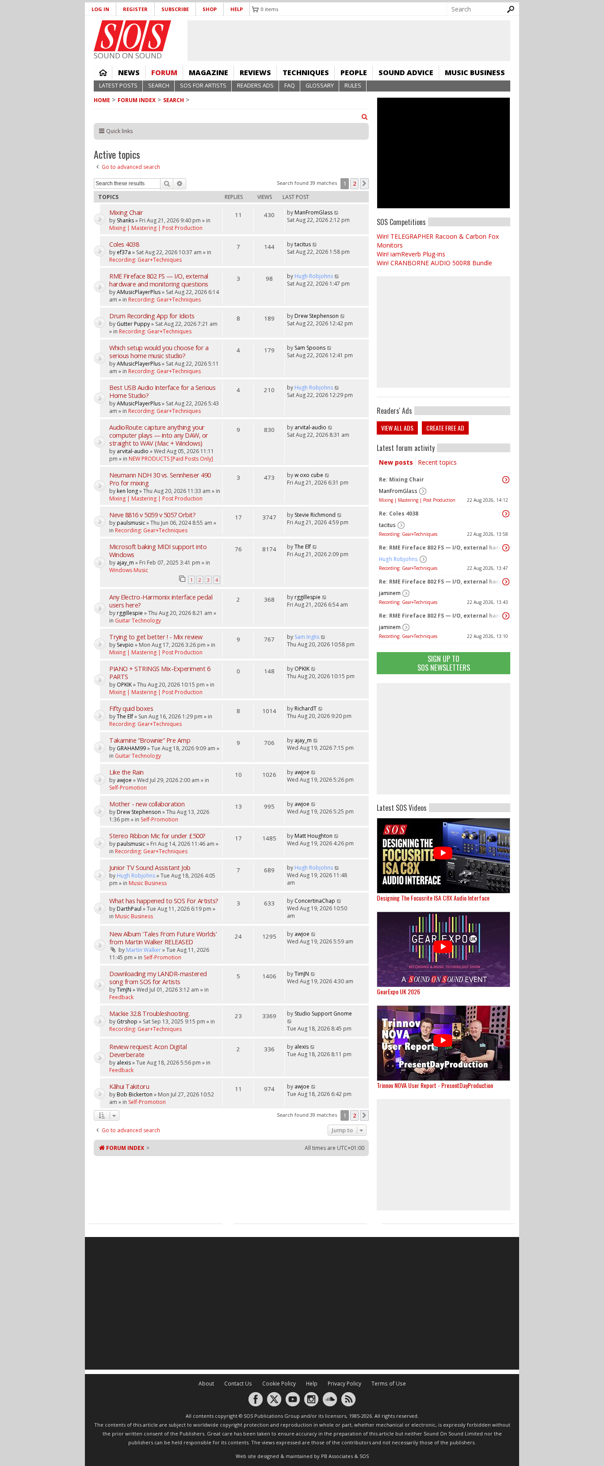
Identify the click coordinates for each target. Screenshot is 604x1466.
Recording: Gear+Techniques (408, 534)
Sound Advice (405, 72)
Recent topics (437, 462)
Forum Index (137, 100)
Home (103, 72)
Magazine (208, 72)
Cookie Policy (279, 1383)
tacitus (387, 525)
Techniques (306, 72)
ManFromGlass (398, 491)
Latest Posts (118, 85)
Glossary (320, 85)
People (353, 72)
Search (158, 85)
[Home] (132, 35)
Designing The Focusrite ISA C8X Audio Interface (433, 897)
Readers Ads (255, 85)
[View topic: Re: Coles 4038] (506, 514)
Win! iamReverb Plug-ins (411, 254)
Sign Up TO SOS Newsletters (443, 663)
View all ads (397, 427)
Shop (210, 9)
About (206, 1383)
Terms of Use (388, 1383)
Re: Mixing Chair (401, 479)
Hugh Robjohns (398, 559)
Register (135, 9)
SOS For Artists (203, 85)
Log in (100, 9)
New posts (396, 462)
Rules (352, 85)
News (129, 72)
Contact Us (238, 1383)
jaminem (390, 593)
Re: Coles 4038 (398, 513)
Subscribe (175, 9)
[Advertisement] (443, 738)
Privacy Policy (344, 1383)
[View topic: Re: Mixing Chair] (506, 480)
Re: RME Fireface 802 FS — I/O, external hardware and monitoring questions (441, 547)
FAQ (289, 85)
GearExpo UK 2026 (398, 991)
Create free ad (445, 427)
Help (236, 9)
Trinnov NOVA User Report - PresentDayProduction (435, 1085)
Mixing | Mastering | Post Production (417, 500)
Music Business (475, 72)
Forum (164, 72)
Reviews (255, 72)
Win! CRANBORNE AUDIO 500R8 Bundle (434, 263)
